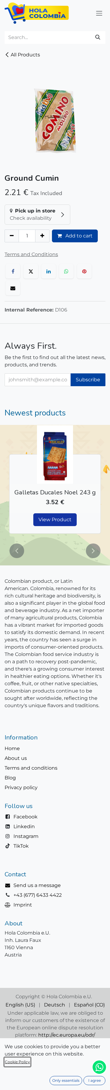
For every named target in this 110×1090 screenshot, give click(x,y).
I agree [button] (94, 1080)
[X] (31, 271)
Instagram (25, 836)
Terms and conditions (31, 768)
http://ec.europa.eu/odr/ (66, 1035)
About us (16, 758)
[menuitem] (20, 1005)
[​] (9, 885)
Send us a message (37, 885)
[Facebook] (13, 271)
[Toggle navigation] (99, 13)
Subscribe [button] (88, 380)
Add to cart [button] (78, 236)
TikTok (21, 846)
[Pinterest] (84, 271)
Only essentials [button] (65, 1080)
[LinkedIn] (48, 271)
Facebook (25, 817)
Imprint (22, 905)
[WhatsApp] (66, 271)
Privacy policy (21, 787)
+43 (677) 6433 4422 (37, 895)
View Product (55, 519)
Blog (10, 778)
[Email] (13, 288)
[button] (16, 550)
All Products (25, 55)
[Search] (97, 37)
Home (12, 748)
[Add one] (42, 236)
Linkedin (24, 826)
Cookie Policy (17, 1062)
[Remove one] (12, 236)
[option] (55, 483)
